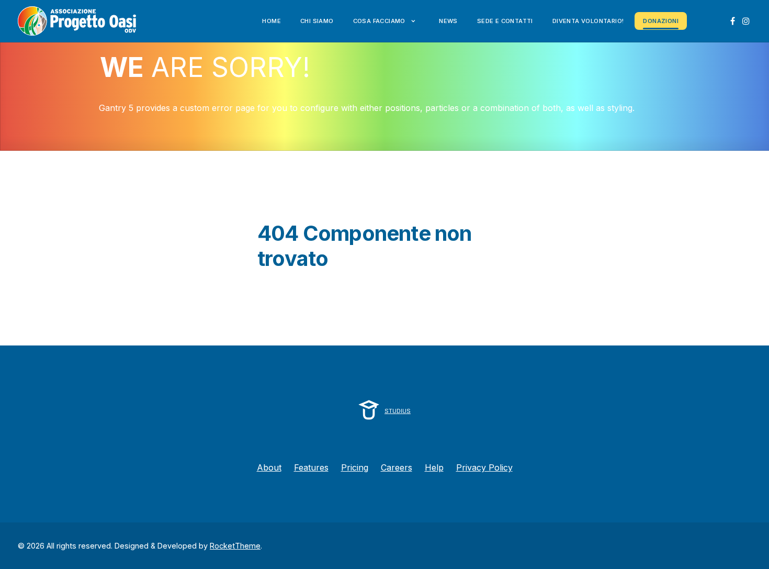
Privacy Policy (484, 467)
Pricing (354, 467)
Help (434, 467)
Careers (396, 467)
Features (311, 467)
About (269, 467)
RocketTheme (235, 545)
